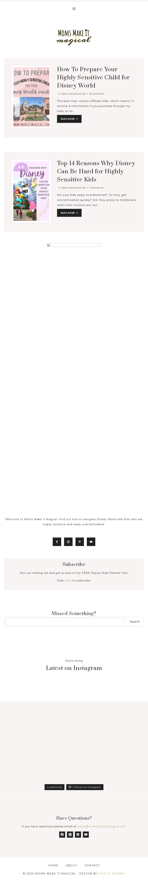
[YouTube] (86, 834)
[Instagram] (70, 834)
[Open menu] (74, 8)
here (68, 580)
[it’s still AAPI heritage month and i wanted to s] (21, 730)
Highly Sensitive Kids (73, 94)
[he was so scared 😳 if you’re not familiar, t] (21, 709)
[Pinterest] (78, 834)
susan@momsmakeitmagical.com (101, 826)
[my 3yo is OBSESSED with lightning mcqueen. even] (56, 771)
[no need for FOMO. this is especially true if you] (91, 730)
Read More (71, 120)
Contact (92, 865)
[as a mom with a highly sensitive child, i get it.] (91, 689)
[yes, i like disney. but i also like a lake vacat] (127, 689)
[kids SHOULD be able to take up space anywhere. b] (91, 751)
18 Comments (96, 94)
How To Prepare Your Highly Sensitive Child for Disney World (93, 77)
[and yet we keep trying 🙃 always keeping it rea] (56, 709)
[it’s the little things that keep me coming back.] (91, 771)
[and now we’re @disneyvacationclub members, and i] (127, 771)
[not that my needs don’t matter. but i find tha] (127, 709)
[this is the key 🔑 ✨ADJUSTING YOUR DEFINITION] (21, 771)
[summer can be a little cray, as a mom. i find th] (56, 689)
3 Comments (96, 187)
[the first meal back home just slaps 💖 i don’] (91, 709)
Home (53, 865)
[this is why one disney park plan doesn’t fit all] (127, 730)
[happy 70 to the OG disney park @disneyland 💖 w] (21, 689)
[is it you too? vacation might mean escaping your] (127, 751)
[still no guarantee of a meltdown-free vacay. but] (56, 751)
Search (135, 621)
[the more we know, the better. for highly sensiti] (56, 730)
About (71, 865)
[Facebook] (62, 834)
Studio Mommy (111, 873)
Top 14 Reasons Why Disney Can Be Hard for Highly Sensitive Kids (96, 171)
